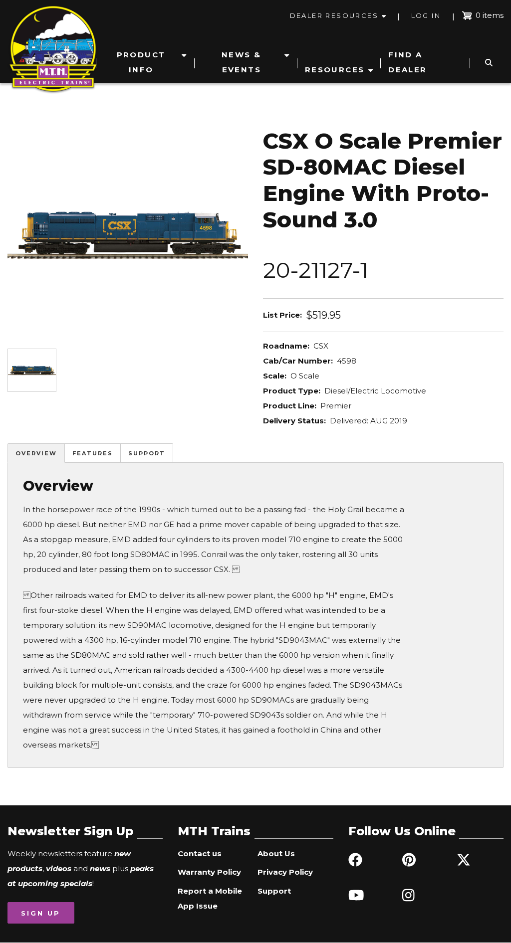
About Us (276, 853)
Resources (335, 69)
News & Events (241, 62)
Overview (36, 453)
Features (92, 453)
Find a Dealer (407, 62)
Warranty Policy (209, 872)
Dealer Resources (334, 15)
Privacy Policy (285, 872)
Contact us (200, 853)
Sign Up (40, 913)
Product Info (141, 62)
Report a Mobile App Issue (210, 898)
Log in (426, 15)
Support (146, 453)
